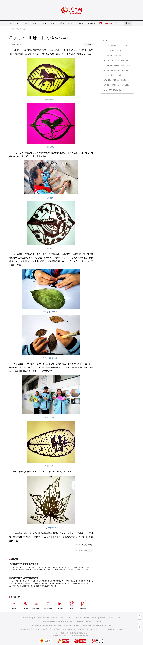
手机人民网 (36, 608)
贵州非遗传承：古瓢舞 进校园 (113, 55)
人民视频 (59, 608)
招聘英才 (54, 618)
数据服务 (86, 618)
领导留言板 (48, 608)
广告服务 (62, 618)
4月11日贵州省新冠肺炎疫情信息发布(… (116, 80)
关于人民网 (37, 618)
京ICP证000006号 (99, 629)
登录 (129, 23)
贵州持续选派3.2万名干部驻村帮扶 (24, 578)
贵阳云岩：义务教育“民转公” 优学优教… (116, 45)
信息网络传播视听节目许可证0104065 (31, 629)
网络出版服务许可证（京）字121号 (82, 629)
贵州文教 (26, 29)
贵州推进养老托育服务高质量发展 (23, 564)
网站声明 (94, 618)
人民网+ (25, 608)
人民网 (12, 29)
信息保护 (110, 618)
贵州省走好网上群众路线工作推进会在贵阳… (117, 65)
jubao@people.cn (96, 621)
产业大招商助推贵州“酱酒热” (113, 90)
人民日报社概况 (26, 618)
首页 (10, 23)
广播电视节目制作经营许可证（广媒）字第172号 (96, 625)
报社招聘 (46, 618)
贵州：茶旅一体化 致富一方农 (113, 50)
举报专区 (71, 23)
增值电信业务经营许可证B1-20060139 (69, 625)
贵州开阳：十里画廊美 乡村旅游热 (114, 75)
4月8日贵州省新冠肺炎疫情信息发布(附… (116, 70)
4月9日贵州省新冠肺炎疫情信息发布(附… (116, 60)
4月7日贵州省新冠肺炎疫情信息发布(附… (116, 85)
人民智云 (71, 608)
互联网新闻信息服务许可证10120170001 (44, 625)
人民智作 (83, 608)
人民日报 (13, 608)
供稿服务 (78, 618)
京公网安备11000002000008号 (114, 629)
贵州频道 (18, 29)
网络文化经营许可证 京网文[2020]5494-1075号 (57, 629)
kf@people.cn (53, 621)
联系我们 (118, 618)
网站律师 (102, 618)
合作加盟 (70, 618)
